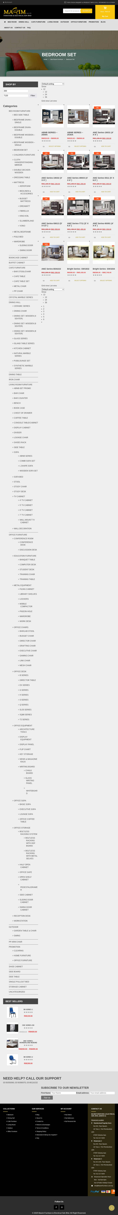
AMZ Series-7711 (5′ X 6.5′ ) (77, 224)
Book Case (19, 408)
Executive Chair (28, 651)
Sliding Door (26, 245)
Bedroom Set (21, 150)
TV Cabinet (19, 496)
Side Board (14, 972)
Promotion (14, 947)
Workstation (21, 921)
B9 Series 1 (28, 1009)
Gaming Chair (26, 656)
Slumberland (27, 221)
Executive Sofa (28, 809)
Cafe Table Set (22, 281)
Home (45, 59)
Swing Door (26, 250)
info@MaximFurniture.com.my (103, 1186)
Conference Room (23, 539)
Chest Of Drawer (23, 413)
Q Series (24, 705)
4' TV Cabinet (26, 500)
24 (46, 94)
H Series (24, 695)
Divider (18, 433)
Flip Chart (25, 749)
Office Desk (20, 671)
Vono (22, 226)
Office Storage (22, 828)
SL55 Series (25, 710)
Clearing (19, 951)
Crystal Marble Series (21, 297)
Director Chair (28, 641)
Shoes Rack (20, 442)
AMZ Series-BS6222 (51, 269)
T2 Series (24, 720)
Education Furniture (25, 556)
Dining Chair (20, 311)
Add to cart (106, 146)
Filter (33, 96)
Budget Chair (27, 636)
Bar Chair (19, 393)
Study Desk (20, 492)
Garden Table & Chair (25, 931)
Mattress (19, 182)
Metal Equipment (22, 585)
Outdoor (13, 927)
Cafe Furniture (17, 268)
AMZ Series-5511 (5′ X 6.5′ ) (103, 179)
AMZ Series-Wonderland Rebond (28, 1041)
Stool (17, 482)
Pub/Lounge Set (22, 361)
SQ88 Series (26, 715)
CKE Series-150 (28, 1025)
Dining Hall (15, 302)
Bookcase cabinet (18, 258)
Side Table (19, 447)
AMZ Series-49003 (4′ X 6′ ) (77, 179)
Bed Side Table (21, 115)
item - (105, 12)
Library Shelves (28, 594)
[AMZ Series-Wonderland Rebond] (12, 1044)
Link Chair (25, 661)
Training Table (27, 579)
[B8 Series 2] (12, 1060)
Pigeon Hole (26, 611)
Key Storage (26, 754)
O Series (24, 700)
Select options (55, 146)
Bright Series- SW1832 (78, 269)
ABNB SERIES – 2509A (49, 133)
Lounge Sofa (26, 814)
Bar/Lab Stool (27, 631)
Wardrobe (19, 242)
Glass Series (21, 339)
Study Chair (20, 487)
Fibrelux (24, 211)
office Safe (26, 872)
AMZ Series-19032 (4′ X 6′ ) (51, 179)
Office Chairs (21, 627)
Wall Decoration (23, 529)
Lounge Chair (21, 437)
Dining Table (15, 375)
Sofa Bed (18, 477)
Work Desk (25, 621)
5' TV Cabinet (26, 505)
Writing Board (27, 767)
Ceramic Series (22, 306)
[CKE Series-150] (12, 1028)
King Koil (24, 216)
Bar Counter (21, 398)
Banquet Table (27, 560)
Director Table (28, 680)
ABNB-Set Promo (22, 388)
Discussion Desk (28, 550)
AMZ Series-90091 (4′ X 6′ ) (103, 224)
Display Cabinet (22, 428)
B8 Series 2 (28, 1057)
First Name (45, 1093)
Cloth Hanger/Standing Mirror (23, 162)
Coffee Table (21, 418)
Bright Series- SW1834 (104, 269)
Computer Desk (28, 565)
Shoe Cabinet (16, 967)
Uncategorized (17, 992)
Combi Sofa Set (27, 461)
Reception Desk (22, 916)
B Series (24, 675)
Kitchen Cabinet (22, 348)
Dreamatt (25, 206)
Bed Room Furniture (56, 59)
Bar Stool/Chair (22, 272)
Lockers (24, 599)
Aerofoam (25, 186)
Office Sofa (20, 801)
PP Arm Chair (15, 942)
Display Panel (27, 744)
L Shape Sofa (26, 466)
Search (86, 11)
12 (46, 92)
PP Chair (18, 291)
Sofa (16, 452)
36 (46, 97)
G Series (24, 690)
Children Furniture (24, 155)
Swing (17, 936)
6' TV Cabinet (26, 510)
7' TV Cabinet (26, 515)
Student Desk (27, 570)
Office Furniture (18, 535)
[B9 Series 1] (12, 1012)
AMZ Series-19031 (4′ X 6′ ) (103, 133)
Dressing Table (22, 177)
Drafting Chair (28, 646)
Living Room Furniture (20, 385)
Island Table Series (24, 343)
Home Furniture (22, 956)
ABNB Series (26, 456)
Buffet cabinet (17, 263)
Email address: (82, 1093)
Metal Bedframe (22, 232)
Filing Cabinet (27, 589)
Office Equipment (23, 726)
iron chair (14, 380)
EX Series (25, 685)
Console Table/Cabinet (26, 423)
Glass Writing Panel (29, 780)
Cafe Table (19, 276)
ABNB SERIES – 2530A (75, 133)
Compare (44, 146)
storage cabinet (18, 987)
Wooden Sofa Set (29, 471)
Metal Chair (20, 286)
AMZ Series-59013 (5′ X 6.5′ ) (51, 224)
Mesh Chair (25, 665)
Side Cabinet (26, 895)
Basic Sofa (25, 804)
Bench (17, 403)
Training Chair (27, 574)
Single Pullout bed (19, 982)
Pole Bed (18, 237)
